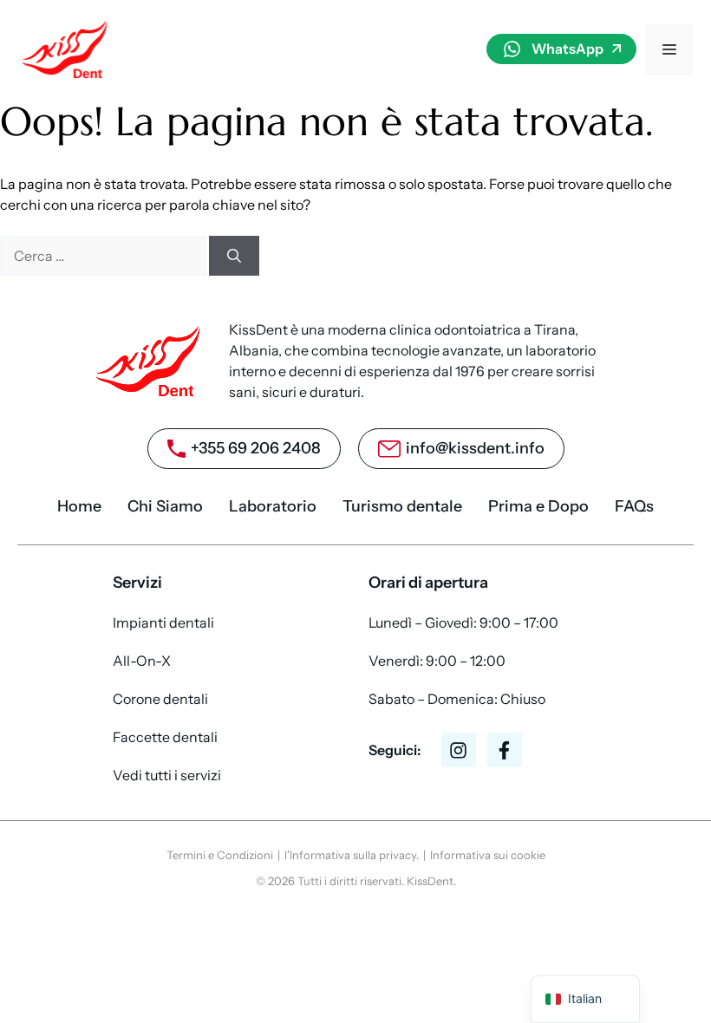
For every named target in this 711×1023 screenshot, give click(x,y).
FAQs (634, 506)
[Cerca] (234, 256)
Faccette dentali (165, 737)
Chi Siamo (165, 506)
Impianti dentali (163, 622)
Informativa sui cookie (487, 855)
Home (79, 506)
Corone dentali (160, 698)
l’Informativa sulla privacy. (351, 855)
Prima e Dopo (538, 506)
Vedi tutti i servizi (167, 775)
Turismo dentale (402, 506)
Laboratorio (272, 506)
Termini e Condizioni (219, 855)
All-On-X (142, 660)
